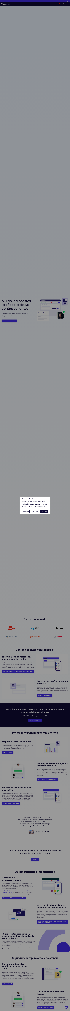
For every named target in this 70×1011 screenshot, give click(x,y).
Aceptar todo (44, 511)
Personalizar (26, 511)
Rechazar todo (34, 511)
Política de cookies (39, 508)
